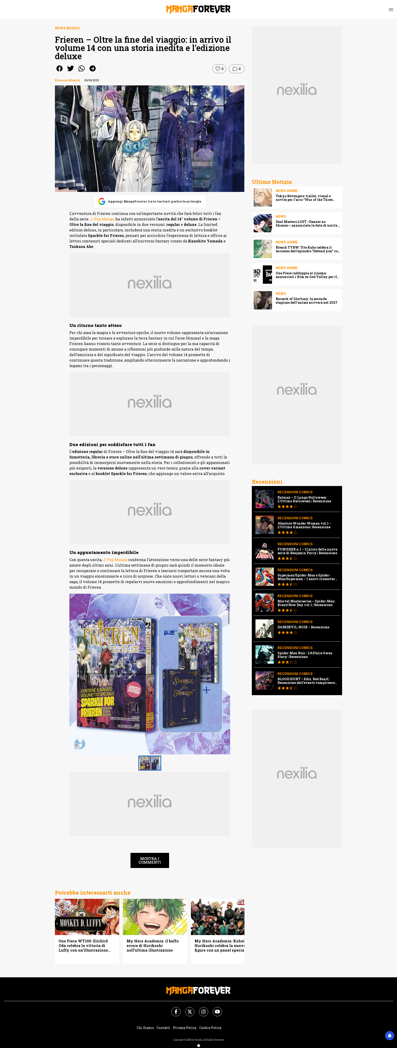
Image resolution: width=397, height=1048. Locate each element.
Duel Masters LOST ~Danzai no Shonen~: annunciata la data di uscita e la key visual (308, 223)
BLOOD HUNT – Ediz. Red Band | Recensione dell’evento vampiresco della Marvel (306, 681)
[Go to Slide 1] (149, 763)
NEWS (281, 216)
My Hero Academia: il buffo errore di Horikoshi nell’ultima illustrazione (153, 945)
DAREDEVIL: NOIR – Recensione (303, 627)
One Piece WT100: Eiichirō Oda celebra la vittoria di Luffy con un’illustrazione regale (83, 945)
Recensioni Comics (295, 492)
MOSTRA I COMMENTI (150, 860)
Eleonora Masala (67, 80)
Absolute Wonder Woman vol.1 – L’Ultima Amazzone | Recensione (304, 525)
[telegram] (92, 71)
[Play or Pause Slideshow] (77, 746)
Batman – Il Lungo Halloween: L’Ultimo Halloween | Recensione (304, 499)
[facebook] (59, 71)
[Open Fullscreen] (222, 746)
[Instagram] (201, 1009)
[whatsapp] (81, 71)
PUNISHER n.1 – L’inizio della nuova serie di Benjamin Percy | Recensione (307, 551)
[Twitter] (187, 1009)
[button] (149, 674)
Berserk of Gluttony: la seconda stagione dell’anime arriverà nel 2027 (306, 300)
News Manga (67, 28)
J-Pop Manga (102, 218)
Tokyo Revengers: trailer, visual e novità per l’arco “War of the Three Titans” (304, 198)
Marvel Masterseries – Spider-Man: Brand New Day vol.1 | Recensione (306, 603)
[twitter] (70, 71)
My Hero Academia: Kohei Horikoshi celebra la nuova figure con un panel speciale (221, 945)
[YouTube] (214, 1009)
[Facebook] (173, 1009)
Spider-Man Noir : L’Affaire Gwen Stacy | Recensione (305, 655)
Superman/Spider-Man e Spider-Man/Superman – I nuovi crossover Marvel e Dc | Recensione (306, 577)
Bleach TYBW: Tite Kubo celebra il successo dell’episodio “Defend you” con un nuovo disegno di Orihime (308, 249)
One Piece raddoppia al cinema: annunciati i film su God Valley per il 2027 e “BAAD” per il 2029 (306, 275)
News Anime (287, 191)
